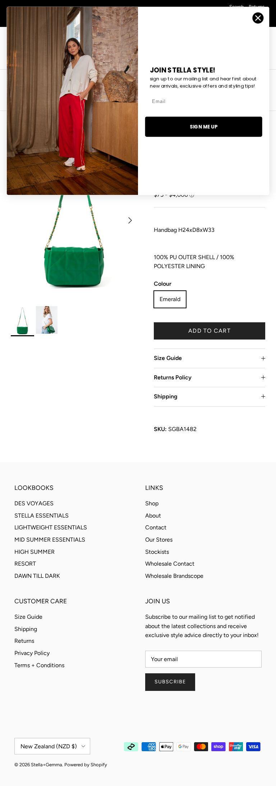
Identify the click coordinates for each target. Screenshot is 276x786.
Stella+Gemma (46, 764)
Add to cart (209, 330)
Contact (155, 527)
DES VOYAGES (34, 503)
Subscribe (170, 682)
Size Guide (168, 358)
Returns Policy (173, 377)
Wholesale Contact (169, 563)
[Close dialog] (258, 18)
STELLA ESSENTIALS (41, 515)
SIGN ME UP (203, 126)
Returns (24, 640)
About (153, 515)
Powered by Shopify (85, 764)
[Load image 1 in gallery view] (74, 217)
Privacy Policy (32, 653)
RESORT (25, 563)
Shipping (166, 396)
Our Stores (158, 539)
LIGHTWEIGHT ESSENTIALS (50, 527)
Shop (151, 503)
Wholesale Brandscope (174, 575)
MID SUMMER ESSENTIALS (49, 539)
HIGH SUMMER (34, 551)
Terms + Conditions (39, 665)
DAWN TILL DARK (37, 575)
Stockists (157, 551)
